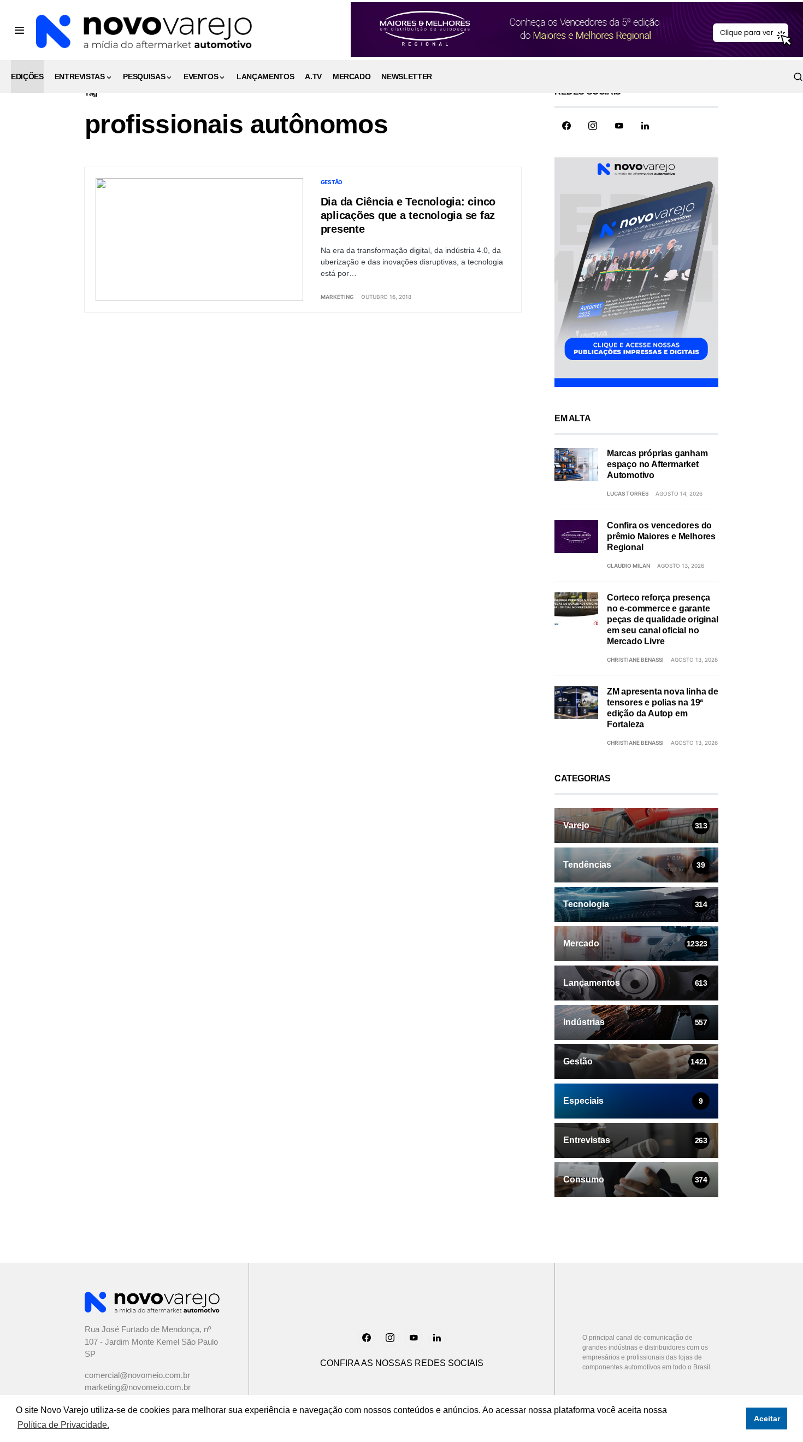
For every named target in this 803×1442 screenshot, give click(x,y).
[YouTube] (619, 125)
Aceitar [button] (767, 1418)
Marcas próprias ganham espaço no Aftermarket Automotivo (657, 464)
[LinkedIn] (645, 125)
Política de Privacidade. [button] (63, 1424)
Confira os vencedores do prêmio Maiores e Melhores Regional (661, 536)
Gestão (332, 182)
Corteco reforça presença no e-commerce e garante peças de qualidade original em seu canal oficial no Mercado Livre (662, 619)
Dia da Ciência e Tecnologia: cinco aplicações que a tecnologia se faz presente (408, 215)
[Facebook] (566, 125)
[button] (19, 30)
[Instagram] (593, 125)
